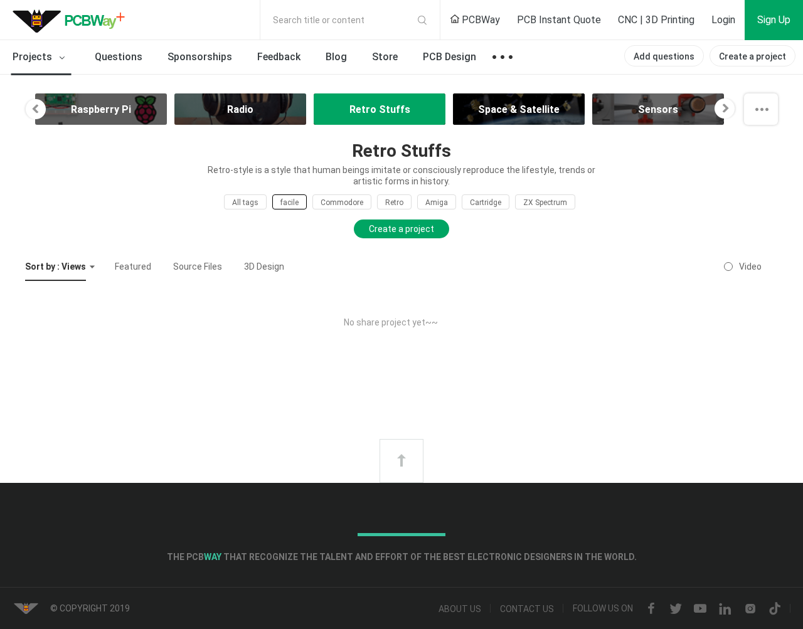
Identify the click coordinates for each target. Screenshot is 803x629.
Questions (118, 57)
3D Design (264, 267)
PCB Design (449, 57)
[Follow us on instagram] (750, 609)
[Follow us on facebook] (651, 609)
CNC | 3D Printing (656, 20)
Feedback (278, 57)
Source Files (197, 267)
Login (723, 20)
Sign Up (773, 20)
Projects (34, 57)
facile (289, 202)
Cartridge (485, 202)
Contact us (527, 609)
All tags (245, 202)
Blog (336, 57)
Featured (133, 267)
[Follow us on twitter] (675, 609)
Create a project (752, 56)
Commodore (342, 202)
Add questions (664, 56)
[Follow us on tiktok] (774, 609)
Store (385, 57)
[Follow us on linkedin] (725, 609)
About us (460, 609)
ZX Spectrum (545, 202)
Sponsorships (200, 57)
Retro (394, 202)
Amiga (436, 202)
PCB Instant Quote (559, 20)
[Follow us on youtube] (700, 609)
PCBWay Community (72, 20)
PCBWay (479, 20)
